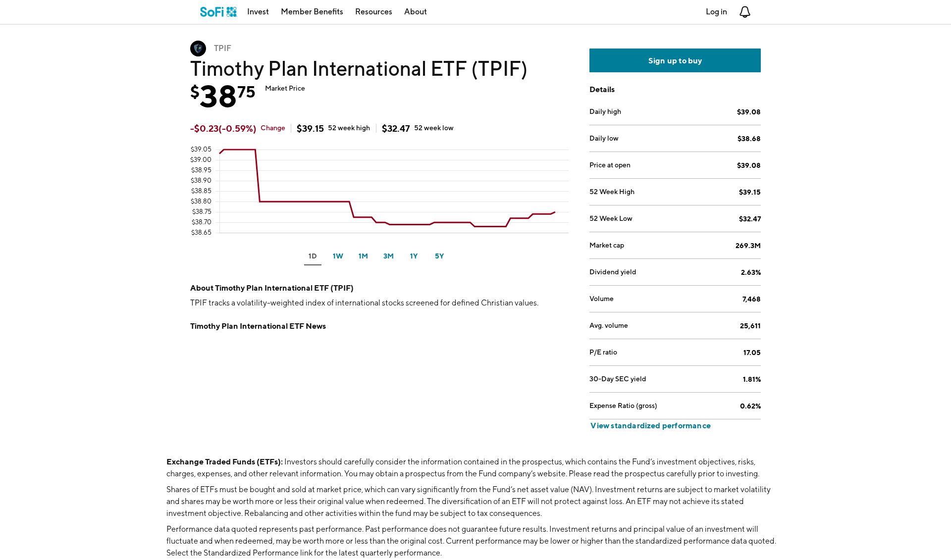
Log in (716, 11)
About (415, 11)
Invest (258, 11)
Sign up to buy (675, 60)
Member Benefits (312, 11)
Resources (373, 11)
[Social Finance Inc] (218, 12)
